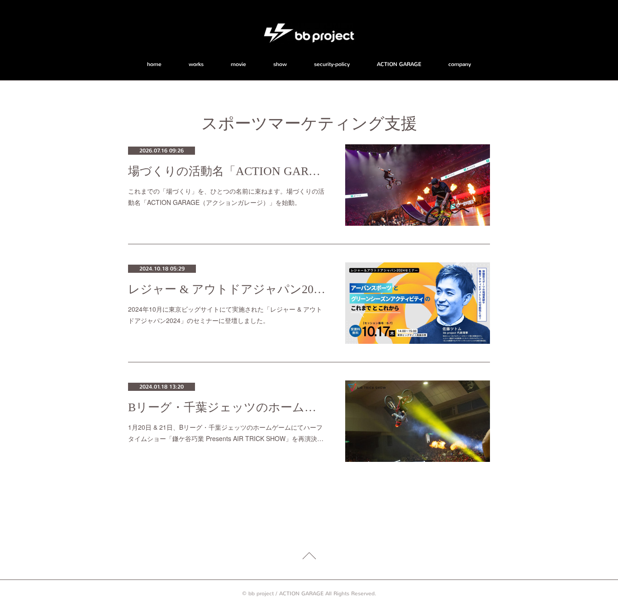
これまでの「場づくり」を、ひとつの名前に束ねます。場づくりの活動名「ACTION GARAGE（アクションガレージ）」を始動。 (226, 196)
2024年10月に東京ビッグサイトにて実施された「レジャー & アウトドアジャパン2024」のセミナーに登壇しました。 (225, 314)
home (154, 64)
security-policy (332, 64)
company (459, 64)
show (280, 64)
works (196, 64)
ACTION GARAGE (399, 64)
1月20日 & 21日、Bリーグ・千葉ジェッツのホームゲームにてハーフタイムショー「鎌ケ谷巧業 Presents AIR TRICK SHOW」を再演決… (225, 433)
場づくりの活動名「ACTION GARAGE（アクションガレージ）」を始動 (227, 171)
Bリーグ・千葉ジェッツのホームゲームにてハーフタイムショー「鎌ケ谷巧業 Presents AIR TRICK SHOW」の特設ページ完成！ (227, 407)
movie (238, 64)
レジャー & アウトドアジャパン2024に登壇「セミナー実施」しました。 (227, 289)
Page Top (309, 557)
